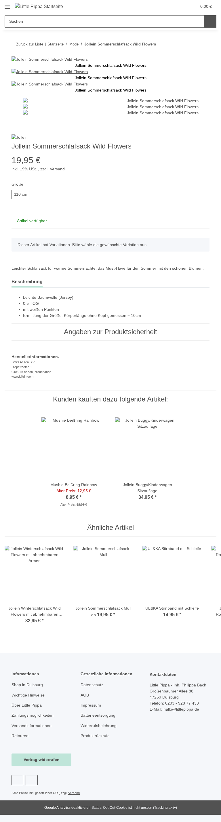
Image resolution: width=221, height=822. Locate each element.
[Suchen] (210, 21)
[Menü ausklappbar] (7, 4)
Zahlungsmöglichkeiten (33, 715)
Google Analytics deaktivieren (67, 808)
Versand (57, 169)
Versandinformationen (32, 725)
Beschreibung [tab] (27, 281)
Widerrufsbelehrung (99, 725)
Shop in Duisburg (27, 684)
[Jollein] (20, 137)
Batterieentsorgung (98, 715)
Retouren (20, 735)
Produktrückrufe (95, 735)
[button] (169, 6)
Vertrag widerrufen (42, 759)
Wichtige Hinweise (28, 695)
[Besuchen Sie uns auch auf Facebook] (17, 780)
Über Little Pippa (27, 705)
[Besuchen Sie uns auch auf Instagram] (31, 780)
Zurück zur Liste (29, 44)
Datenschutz (92, 684)
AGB (85, 695)
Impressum (91, 705)
